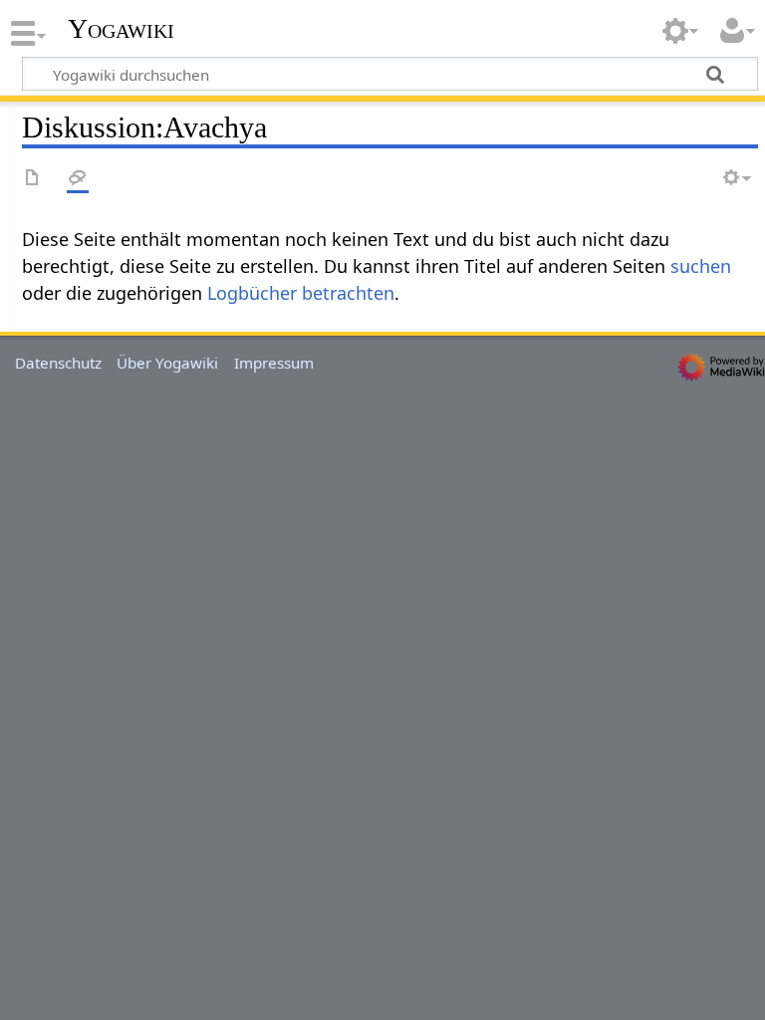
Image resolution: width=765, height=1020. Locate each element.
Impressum (274, 363)
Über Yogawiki (167, 363)
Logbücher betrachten (300, 293)
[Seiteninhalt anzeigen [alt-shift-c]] (33, 178)
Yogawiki (121, 29)
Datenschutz (58, 363)
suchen (700, 266)
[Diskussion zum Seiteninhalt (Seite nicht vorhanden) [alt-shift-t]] (78, 178)
